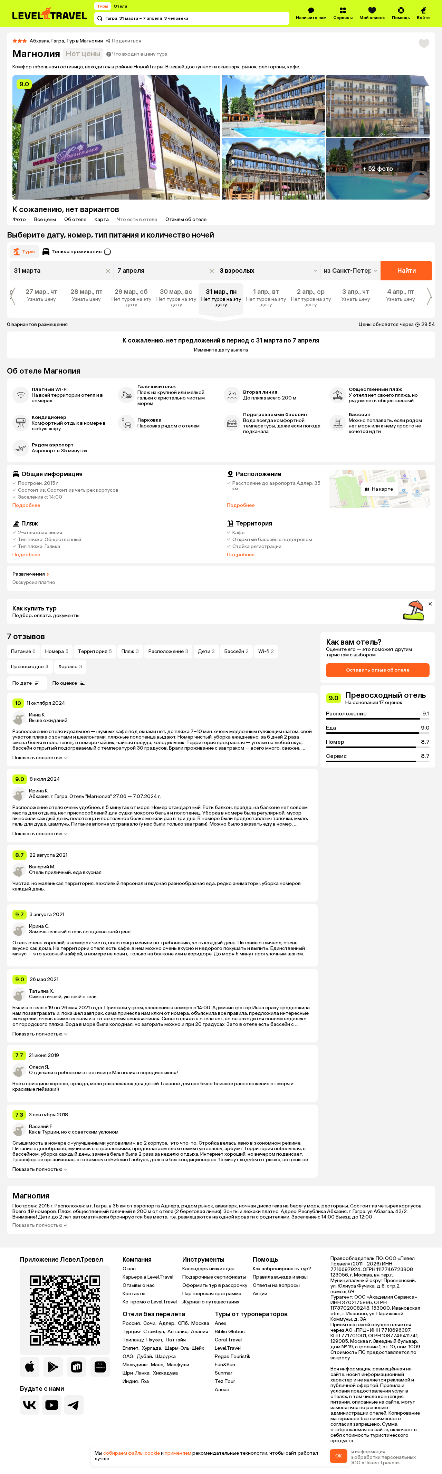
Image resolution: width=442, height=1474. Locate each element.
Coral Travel (228, 1340)
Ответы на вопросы (276, 1285)
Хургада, (152, 1348)
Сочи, (150, 1323)
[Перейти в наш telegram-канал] (74, 1405)
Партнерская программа (211, 1294)
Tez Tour (225, 1381)
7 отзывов (26, 636)
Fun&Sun (225, 1365)
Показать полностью (37, 758)
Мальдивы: (136, 1365)
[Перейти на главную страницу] (50, 13)
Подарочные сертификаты (214, 1277)
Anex (220, 1323)
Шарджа (165, 1356)
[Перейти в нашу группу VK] (29, 1405)
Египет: (132, 1348)
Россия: (132, 1323)
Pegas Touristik (232, 1356)
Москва (200, 1323)
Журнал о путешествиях (210, 1302)
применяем (178, 1453)
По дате (22, 683)
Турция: (132, 1332)
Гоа (145, 1381)
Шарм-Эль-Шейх (184, 1348)
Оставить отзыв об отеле (378, 670)
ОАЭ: (129, 1356)
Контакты (134, 1294)
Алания (199, 1332)
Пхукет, (155, 1340)
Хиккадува (165, 1373)
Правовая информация (357, 1452)
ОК (338, 1456)
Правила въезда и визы (280, 1277)
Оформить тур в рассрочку (214, 1285)
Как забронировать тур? (282, 1269)
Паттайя (176, 1340)
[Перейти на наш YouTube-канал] (51, 1405)
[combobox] (351, 270)
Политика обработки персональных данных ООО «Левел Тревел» (373, 1460)
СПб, (184, 1323)
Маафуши (178, 1365)
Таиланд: (134, 1340)
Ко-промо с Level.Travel (150, 1302)
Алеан (222, 1390)
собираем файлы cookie (131, 1453)
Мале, (158, 1365)
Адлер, (167, 1323)
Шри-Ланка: (137, 1373)
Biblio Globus (230, 1332)
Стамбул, (154, 1332)
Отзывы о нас (139, 1285)
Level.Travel (228, 1348)
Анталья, (178, 1332)
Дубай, (145, 1356)
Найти (406, 270)
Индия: (131, 1381)
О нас (129, 1269)
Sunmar (223, 1373)
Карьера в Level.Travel (148, 1277)
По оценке (64, 683)
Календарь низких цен (208, 1269)
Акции (260, 1294)
